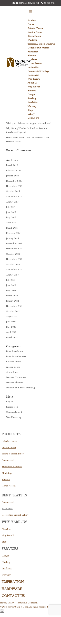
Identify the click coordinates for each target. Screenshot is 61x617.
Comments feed (14, 412)
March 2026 (12, 165)
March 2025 (12, 228)
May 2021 (11, 327)
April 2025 (11, 222)
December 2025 (14, 181)
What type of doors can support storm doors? (28, 123)
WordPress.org (13, 417)
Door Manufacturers (16, 356)
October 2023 (13, 264)
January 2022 (12, 301)
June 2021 (11, 321)
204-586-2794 (49, 3)
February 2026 (13, 170)
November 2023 (14, 259)
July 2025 (10, 207)
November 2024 (14, 248)
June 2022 (11, 285)
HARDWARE (12, 589)
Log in (9, 401)
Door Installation (14, 351)
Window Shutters (14, 382)
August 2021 (12, 316)
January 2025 (12, 238)
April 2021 (11, 332)
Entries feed (12, 407)
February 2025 (13, 233)
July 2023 (10, 280)
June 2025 (11, 212)
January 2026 (12, 175)
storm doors (12, 372)
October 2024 (13, 254)
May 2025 (11, 217)
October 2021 (13, 311)
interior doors (13, 367)
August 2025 (12, 201)
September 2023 (14, 269)
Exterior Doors (13, 361)
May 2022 (11, 290)
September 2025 (14, 196)
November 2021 (14, 306)
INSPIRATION (13, 582)
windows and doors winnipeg (20, 387)
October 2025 (13, 191)
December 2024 (14, 243)
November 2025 (14, 186)
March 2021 (12, 337)
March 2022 (12, 295)
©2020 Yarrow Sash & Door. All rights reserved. (24, 606)
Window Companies (16, 377)
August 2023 (12, 274)
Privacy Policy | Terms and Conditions (19, 602)
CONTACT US (13, 596)
